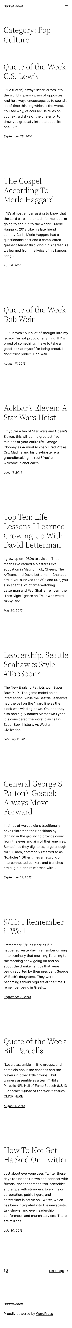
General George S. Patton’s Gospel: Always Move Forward (34, 797)
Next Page (58, 1271)
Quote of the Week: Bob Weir (36, 314)
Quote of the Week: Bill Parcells (36, 1046)
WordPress (44, 1314)
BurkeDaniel (13, 6)
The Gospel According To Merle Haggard (29, 190)
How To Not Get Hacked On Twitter (36, 1155)
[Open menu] (66, 6)
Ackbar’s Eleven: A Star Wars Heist (35, 412)
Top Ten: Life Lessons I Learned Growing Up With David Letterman (34, 530)
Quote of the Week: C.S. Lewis (36, 71)
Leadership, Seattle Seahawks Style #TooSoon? (36, 664)
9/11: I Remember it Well (34, 926)
